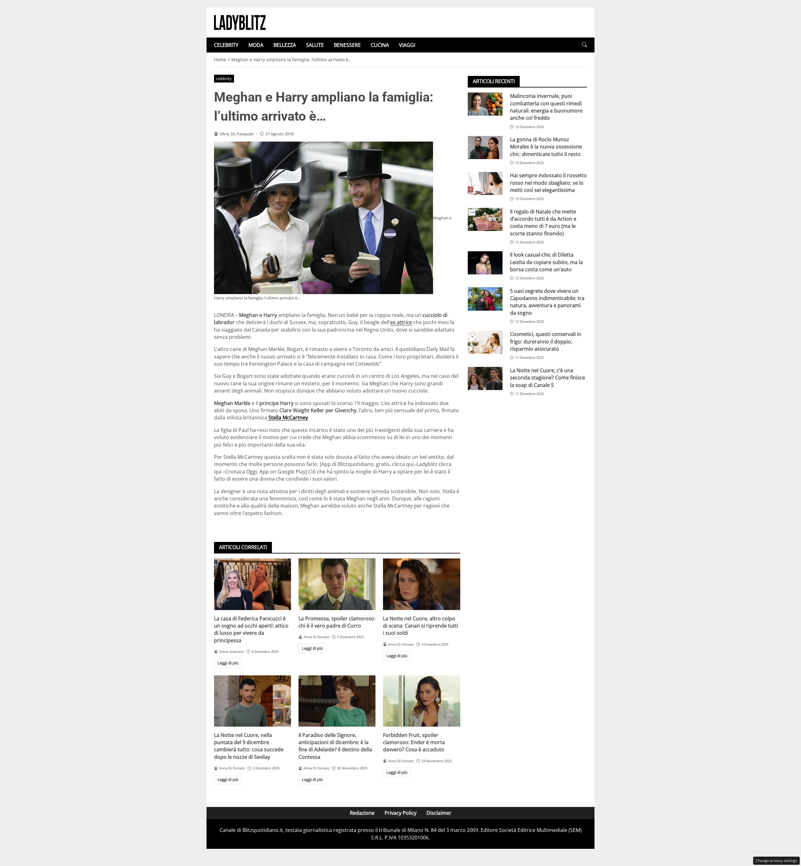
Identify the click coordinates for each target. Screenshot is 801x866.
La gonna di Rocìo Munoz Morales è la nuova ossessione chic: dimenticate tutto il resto (546, 147)
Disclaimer (439, 812)
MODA (255, 45)
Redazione (362, 812)
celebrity (224, 78)
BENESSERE (347, 45)
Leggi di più (227, 663)
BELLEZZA (284, 45)
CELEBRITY (226, 45)
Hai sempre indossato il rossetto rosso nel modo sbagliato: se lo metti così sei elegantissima (548, 182)
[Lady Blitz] (240, 21)
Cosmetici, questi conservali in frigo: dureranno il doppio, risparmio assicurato (545, 341)
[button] (584, 44)
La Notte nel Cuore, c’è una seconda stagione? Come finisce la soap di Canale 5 (547, 377)
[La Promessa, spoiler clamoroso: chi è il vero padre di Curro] (336, 584)
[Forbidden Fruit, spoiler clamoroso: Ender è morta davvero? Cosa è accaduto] (421, 701)
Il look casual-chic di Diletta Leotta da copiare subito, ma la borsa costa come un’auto (546, 262)
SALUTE (315, 45)
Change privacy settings (776, 860)
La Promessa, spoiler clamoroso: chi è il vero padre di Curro (336, 622)
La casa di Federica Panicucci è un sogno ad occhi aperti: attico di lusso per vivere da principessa (251, 629)
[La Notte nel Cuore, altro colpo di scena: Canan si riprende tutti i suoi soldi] (421, 584)
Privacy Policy (400, 812)
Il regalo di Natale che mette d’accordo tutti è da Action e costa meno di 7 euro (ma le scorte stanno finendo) (543, 222)
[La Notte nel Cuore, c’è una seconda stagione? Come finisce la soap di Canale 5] (485, 378)
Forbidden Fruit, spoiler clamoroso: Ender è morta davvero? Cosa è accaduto (414, 742)
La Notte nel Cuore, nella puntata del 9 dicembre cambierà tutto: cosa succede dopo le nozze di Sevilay (248, 746)
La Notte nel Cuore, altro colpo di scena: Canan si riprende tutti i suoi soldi (420, 626)
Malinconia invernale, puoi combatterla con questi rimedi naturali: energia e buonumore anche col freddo (546, 107)
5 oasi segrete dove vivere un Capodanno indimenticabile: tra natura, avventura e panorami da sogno (547, 301)
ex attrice (401, 322)
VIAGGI (407, 45)
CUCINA (380, 45)
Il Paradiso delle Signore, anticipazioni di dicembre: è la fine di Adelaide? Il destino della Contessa (335, 746)
